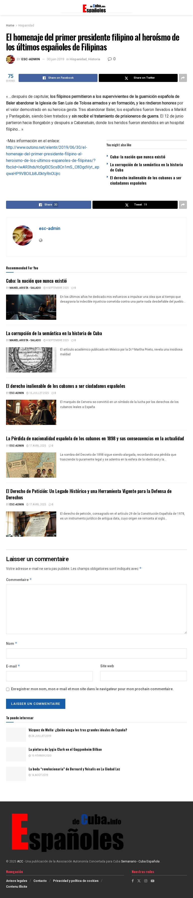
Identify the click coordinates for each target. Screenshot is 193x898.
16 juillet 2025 (39, 393)
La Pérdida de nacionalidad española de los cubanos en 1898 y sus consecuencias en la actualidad (95, 438)
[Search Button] (184, 7)
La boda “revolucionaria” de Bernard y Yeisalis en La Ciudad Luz (74, 768)
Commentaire (19, 580)
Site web (107, 666)
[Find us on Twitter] (139, 881)
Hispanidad (26, 25)
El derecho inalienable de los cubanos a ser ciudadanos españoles (145, 180)
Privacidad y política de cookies (76, 881)
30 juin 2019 (55, 59)
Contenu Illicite (16, 886)
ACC (20, 861)
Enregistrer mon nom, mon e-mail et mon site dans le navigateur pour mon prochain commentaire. (92, 689)
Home (10, 25)
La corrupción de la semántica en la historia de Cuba (146, 167)
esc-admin (30, 59)
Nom (11, 643)
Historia (94, 59)
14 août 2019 (39, 775)
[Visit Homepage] (96, 8)
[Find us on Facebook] (133, 881)
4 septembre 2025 (57, 288)
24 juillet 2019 (41, 736)
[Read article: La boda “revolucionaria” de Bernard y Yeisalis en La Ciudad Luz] (16, 774)
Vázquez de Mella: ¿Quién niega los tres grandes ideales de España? (78, 729)
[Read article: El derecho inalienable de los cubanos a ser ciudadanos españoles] (31, 412)
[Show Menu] (8, 7)
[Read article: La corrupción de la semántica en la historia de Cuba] (31, 359)
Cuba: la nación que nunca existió (137, 156)
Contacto (40, 881)
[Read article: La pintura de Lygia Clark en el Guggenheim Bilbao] (16, 754)
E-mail (13, 666)
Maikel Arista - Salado (25, 288)
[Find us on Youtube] (152, 881)
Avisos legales (16, 881)
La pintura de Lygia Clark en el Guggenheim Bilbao (65, 749)
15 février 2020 (41, 756)
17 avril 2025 (37, 446)
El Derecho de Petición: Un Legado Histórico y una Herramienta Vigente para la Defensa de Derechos (88, 494)
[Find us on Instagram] (145, 881)
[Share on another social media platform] (183, 78)
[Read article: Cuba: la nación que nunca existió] (31, 307)
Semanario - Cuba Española (140, 861)
